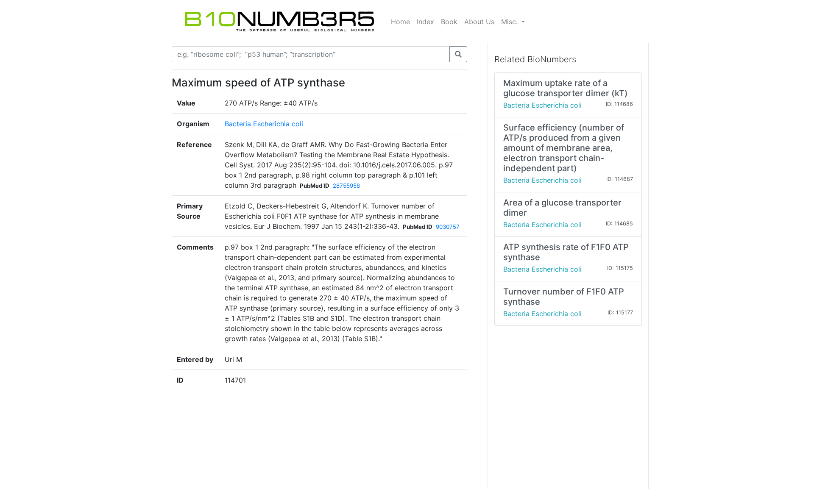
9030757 (448, 226)
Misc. (510, 21)
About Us (479, 21)
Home (400, 21)
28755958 (346, 185)
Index (425, 21)
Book (449, 21)
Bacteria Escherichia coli (264, 123)
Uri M (233, 359)
